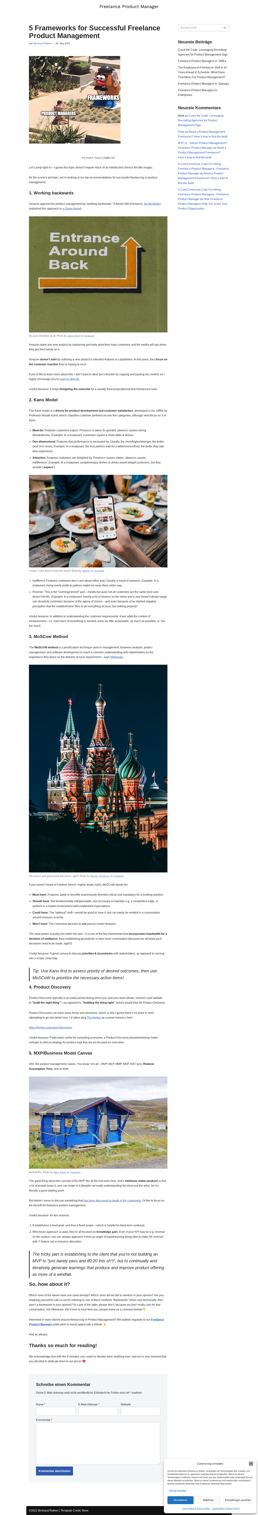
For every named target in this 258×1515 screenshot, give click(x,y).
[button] (251, 1463)
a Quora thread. (72, 208)
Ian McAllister (152, 203)
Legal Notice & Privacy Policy (196, 1508)
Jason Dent (73, 335)
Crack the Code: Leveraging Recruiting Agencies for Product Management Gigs (200, 120)
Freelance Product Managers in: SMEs (202, 61)
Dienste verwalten (177, 1490)
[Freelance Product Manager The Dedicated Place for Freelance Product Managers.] (129, 6)
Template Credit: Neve (74, 1510)
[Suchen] (225, 27)
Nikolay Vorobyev (99, 876)
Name (40, 1404)
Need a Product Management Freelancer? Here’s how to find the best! (202, 152)
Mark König (60, 1172)
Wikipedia (116, 657)
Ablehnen (208, 1499)
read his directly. (69, 379)
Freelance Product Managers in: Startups (203, 83)
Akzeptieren (180, 1499)
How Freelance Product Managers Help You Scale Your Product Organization (202, 204)
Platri (181, 131)
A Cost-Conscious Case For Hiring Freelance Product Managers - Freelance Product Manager (203, 168)
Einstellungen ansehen (238, 1499)
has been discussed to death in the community (112, 1200)
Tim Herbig (94, 1017)
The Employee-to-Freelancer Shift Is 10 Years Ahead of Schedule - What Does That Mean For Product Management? (202, 72)
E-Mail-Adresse (88, 1404)
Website (126, 1404)
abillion (86, 570)
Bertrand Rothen (43, 43)
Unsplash (89, 335)
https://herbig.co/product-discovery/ (50, 1027)
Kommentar (44, 1419)
